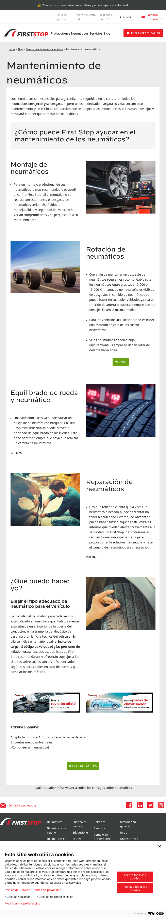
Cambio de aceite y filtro (102, 836)
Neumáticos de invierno (56, 841)
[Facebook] (129, 805)
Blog (106, 33)
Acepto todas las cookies (135, 876)
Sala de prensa (62, 17)
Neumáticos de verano (56, 830)
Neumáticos (79, 33)
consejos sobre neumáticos (112, 788)
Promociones (60, 33)
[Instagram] (160, 805)
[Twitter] (150, 805)
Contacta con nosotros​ (155, 17)
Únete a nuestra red (86, 17)
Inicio (123, 832)
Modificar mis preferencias (22, 903)
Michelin (77, 838)
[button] (143, 33)
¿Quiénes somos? (106, 17)
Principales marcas (79, 824)
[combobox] (135, 17)
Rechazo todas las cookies (135, 888)
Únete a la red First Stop (129, 841)
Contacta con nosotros (22, 805)
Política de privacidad (47, 890)
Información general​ (128, 824)
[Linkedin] (139, 805)
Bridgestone (80, 832)
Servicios (95, 33)
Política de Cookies (17, 890)
